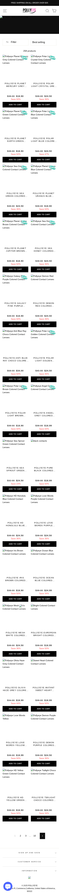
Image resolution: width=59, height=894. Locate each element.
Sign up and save (29, 853)
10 (34, 836)
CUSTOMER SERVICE (29, 862)
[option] (29, 3)
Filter (13, 42)
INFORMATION (29, 871)
